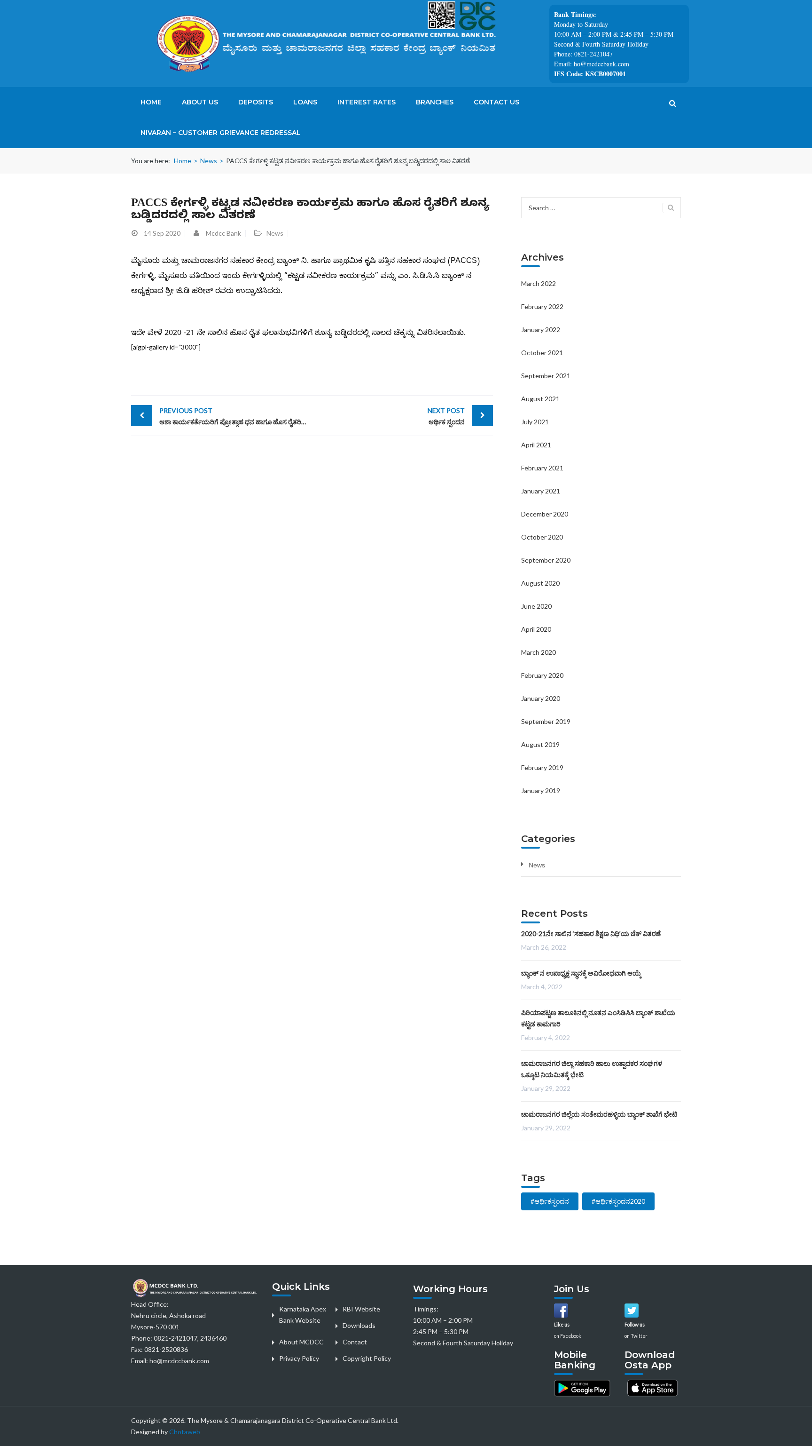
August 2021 (540, 399)
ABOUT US (200, 102)
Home (182, 161)
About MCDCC (301, 1342)
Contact (355, 1342)
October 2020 (542, 537)
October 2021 (542, 353)
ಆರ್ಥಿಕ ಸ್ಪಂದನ (446, 416)
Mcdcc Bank (223, 233)
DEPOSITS (255, 102)
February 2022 (542, 306)
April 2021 (536, 445)
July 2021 (535, 422)
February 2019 (542, 767)
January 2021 (540, 491)
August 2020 (540, 583)
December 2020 (544, 514)
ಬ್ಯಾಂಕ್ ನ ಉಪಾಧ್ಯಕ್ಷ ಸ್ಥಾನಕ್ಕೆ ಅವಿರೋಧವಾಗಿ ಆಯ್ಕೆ (581, 973)
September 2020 (545, 560)
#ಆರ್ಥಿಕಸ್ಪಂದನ (550, 1201)
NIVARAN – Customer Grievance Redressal (221, 132)
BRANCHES (434, 102)
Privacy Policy (299, 1358)
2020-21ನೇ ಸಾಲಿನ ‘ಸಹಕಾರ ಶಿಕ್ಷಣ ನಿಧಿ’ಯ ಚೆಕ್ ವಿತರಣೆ (591, 934)
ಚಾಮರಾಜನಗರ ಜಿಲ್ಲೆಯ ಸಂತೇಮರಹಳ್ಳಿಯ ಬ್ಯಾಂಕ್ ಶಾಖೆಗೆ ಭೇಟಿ (599, 1114)
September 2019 (545, 721)
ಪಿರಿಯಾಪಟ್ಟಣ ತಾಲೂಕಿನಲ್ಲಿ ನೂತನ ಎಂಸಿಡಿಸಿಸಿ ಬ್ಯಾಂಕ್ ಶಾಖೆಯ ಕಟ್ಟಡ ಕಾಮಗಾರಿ (598, 1018)
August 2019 (540, 744)
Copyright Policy (367, 1358)
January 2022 (540, 330)
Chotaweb (184, 1432)
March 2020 (538, 652)
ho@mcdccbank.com (179, 1361)
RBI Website (361, 1309)
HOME (151, 102)
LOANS (305, 102)
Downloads (359, 1325)
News (208, 161)
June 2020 (536, 606)
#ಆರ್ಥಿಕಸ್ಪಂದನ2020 (618, 1201)
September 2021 (545, 376)
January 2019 (540, 791)
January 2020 (540, 698)
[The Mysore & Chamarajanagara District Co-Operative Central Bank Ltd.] (340, 43)
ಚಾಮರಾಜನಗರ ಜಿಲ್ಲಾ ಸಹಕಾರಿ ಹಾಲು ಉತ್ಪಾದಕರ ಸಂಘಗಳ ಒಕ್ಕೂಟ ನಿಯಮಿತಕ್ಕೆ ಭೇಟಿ (591, 1069)
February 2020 (542, 675)
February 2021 (542, 468)
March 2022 (538, 283)
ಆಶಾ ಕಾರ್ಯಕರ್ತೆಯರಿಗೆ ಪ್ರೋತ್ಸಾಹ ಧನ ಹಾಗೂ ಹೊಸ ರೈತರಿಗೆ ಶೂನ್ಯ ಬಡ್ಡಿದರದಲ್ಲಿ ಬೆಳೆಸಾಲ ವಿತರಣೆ (235, 416)
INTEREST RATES (366, 102)
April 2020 (536, 629)
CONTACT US (496, 102)
